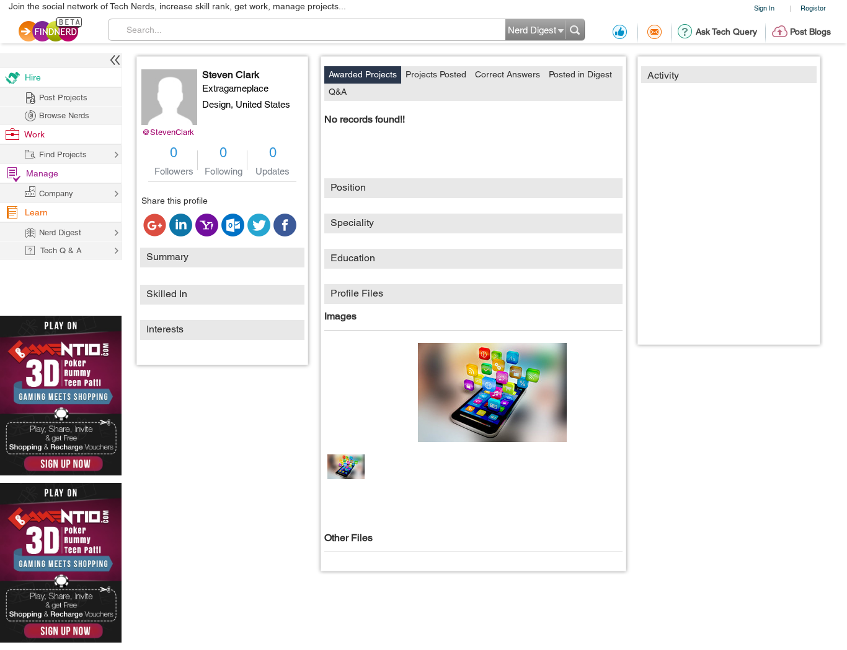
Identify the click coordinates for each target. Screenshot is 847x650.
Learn (36, 212)
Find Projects (63, 154)
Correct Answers (507, 74)
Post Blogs (810, 32)
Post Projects (63, 97)
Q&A (338, 92)
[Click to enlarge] (492, 392)
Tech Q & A (61, 250)
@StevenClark (168, 132)
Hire (33, 77)
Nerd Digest (60, 232)
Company (56, 193)
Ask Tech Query (726, 32)
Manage (42, 173)
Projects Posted (436, 74)
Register (813, 8)
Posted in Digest (580, 74)
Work (34, 134)
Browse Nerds (64, 115)
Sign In (764, 8)
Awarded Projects (363, 74)
